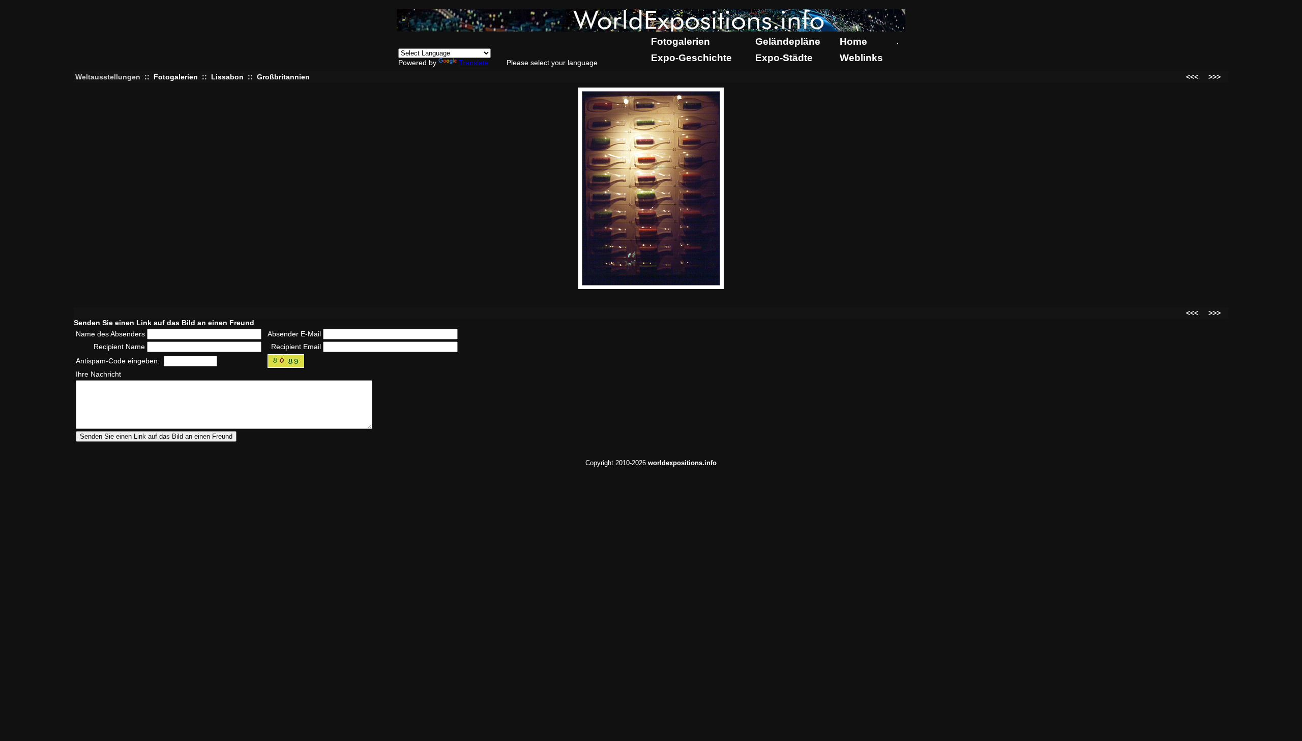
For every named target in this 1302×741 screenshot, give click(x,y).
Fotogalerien (680, 41)
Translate (474, 63)
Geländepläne (787, 41)
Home (853, 41)
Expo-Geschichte (691, 57)
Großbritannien (283, 77)
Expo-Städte (784, 57)
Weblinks (861, 57)
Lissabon (227, 77)
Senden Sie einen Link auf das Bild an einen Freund (164, 323)
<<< (1192, 77)
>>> (1214, 77)
